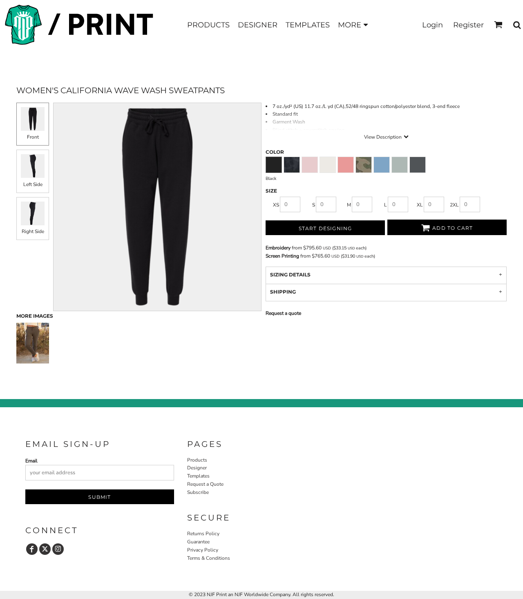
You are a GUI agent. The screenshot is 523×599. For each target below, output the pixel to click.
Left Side (32, 184)
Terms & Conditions (208, 558)
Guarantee (198, 541)
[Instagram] (58, 549)
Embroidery (278, 248)
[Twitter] (45, 549)
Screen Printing (282, 256)
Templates (198, 476)
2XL (454, 205)
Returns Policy (203, 533)
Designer (197, 467)
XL (420, 205)
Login (432, 24)
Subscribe (198, 492)
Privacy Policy (202, 550)
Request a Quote (205, 484)
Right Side (33, 231)
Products (197, 460)
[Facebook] (32, 549)
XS (276, 205)
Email (31, 461)
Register (468, 24)
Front (33, 137)
